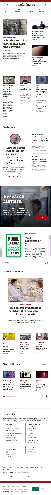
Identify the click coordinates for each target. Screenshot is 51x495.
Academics (30, 449)
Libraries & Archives (8, 85)
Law (29, 439)
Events (7, 460)
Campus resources (10, 454)
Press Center (26, 472)
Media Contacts (18, 472)
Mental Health (31, 451)
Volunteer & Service (32, 453)
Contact (5, 472)
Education (30, 435)
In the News (21, 467)
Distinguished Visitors (11, 437)
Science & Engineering (9, 37)
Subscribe (11, 472)
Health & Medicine (25, 304)
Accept (35, 489)
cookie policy (6, 493)
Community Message (10, 432)
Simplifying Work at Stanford (12, 428)
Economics (30, 433)
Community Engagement (11, 449)
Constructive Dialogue (11, 427)
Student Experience (41, 10)
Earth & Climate (24, 342)
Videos (4, 467)
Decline (44, 489)
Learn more (41, 217)
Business (30, 430)
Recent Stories (6, 469)
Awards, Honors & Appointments (13, 433)
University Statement (11, 430)
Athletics (22, 85)
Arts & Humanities (32, 428)
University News (5, 10)
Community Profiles (12, 467)
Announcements (38, 467)
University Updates (29, 467)
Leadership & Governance (11, 440)
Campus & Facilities (10, 435)
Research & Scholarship (17, 10)
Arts (7, 451)
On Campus (31, 10)
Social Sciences (31, 442)
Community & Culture (11, 458)
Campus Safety (9, 456)
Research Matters (32, 427)
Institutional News (10, 439)
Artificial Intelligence (37, 31)
